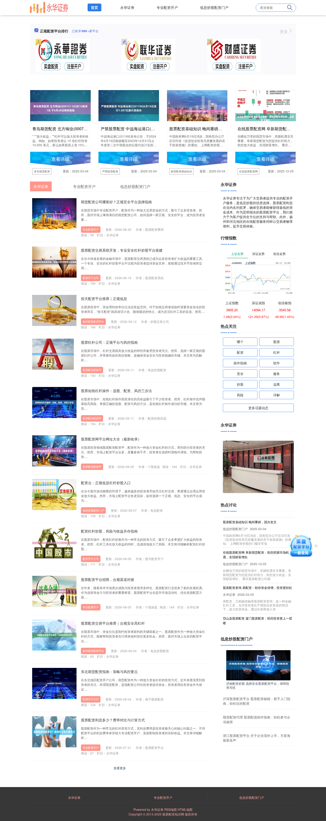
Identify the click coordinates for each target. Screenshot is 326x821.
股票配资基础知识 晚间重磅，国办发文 (203, 128)
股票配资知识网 (173, 814)
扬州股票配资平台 (93, 321)
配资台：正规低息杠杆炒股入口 (106, 482)
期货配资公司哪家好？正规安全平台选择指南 (116, 201)
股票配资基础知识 (181, 171)
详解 (276, 395)
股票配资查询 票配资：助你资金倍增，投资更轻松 (257, 578)
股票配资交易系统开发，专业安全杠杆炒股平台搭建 (122, 250)
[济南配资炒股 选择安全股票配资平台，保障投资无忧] (258, 664)
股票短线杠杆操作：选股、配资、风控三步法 (116, 390)
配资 (240, 352)
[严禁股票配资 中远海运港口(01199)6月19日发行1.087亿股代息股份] (128, 108)
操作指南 (240, 363)
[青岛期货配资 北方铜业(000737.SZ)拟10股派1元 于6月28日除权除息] (60, 108)
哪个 (240, 341)
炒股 (240, 384)
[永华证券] (49, 7)
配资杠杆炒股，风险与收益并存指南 (109, 531)
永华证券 (127, 7)
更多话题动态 (258, 407)
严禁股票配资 (110, 171)
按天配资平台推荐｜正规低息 (104, 298)
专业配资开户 (167, 7)
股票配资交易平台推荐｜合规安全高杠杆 (113, 623)
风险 (240, 395)
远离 (276, 384)
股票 (276, 341)
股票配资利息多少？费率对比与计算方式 (113, 719)
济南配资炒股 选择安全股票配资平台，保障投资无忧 (257, 685)
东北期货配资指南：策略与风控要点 (109, 671)
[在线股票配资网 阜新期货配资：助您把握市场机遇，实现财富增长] (265, 118)
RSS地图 (170, 809)
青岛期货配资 (42, 171)
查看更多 (120, 768)
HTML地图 (185, 809)
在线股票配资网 (248, 171)
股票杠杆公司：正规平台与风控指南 (109, 342)
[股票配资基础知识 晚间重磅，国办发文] (197, 110)
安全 (240, 373)
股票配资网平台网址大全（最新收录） (111, 439)
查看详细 (60, 159)
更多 (284, 31)
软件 (276, 363)
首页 (94, 7)
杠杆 (276, 352)
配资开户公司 (91, 278)
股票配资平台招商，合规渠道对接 (107, 579)
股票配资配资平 (92, 370)
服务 (276, 373)
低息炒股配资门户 (214, 7)
